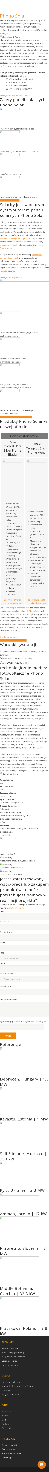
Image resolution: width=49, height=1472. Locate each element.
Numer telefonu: (7, 986)
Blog (4, 1419)
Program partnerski (10, 1394)
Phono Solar (34, 611)
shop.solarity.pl (6, 835)
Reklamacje (7, 1457)
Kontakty (6, 1424)
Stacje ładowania (9, 1360)
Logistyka (6, 1390)
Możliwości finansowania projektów (17, 1386)
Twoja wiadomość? (8, 999)
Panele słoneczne (10, 1348)
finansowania (6, 248)
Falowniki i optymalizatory (13, 1352)
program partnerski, (9, 245)
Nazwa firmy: (6, 932)
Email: (2, 942)
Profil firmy (6, 1411)
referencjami (29, 767)
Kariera (5, 1415)
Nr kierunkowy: (6, 973)
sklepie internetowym (19, 607)
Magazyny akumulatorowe (13, 1356)
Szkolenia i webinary (11, 1382)
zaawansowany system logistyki (14, 238)
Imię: (2, 911)
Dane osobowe (9, 1449)
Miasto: (3, 963)
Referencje (7, 1428)
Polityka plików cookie (11, 1453)
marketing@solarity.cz (17, 908)
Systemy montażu (10, 1365)
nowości (3, 271)
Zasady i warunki (9, 1445)
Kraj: (2, 952)
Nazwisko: (4, 921)
